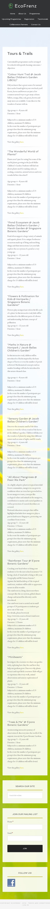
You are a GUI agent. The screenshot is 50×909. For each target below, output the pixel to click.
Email (10, 833)
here (22, 213)
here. (22, 142)
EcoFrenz (25, 6)
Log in (26, 905)
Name (10, 821)
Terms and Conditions (39, 903)
